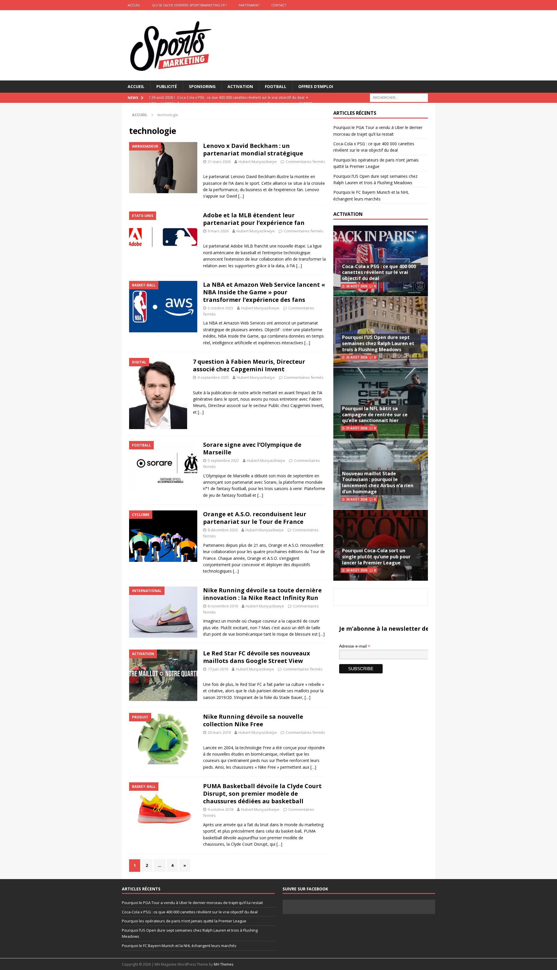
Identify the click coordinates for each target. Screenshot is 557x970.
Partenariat (249, 5)
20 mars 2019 (219, 732)
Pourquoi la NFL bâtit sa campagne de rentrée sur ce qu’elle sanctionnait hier (375, 414)
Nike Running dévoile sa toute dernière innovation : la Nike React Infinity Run (262, 594)
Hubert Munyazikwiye (257, 161)
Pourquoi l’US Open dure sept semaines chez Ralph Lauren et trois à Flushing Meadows (378, 343)
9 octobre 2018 (220, 809)
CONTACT (278, 5)
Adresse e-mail (354, 646)
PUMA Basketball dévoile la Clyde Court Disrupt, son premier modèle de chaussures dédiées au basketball (262, 793)
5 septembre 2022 (223, 460)
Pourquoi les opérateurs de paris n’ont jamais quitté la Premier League (184, 921)
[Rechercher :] (399, 97)
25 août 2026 (356, 357)
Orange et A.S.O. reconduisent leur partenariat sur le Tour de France (254, 518)
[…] (241, 196)
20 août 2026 (356, 499)
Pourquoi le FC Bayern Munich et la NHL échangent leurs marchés (179, 945)
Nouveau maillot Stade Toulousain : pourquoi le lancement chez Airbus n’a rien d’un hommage (377, 482)
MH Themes (223, 964)
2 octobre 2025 (220, 308)
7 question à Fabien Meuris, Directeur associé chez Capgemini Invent (249, 365)
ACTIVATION (348, 214)
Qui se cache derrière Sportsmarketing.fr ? (189, 5)
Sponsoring (202, 86)
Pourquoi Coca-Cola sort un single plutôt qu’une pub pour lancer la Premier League (376, 556)
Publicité (166, 86)
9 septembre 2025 (213, 377)
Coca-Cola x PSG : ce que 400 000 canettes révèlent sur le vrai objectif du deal (379, 272)
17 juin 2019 (218, 669)
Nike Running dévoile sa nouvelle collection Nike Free (253, 720)
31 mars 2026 (219, 161)
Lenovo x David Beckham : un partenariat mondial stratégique (253, 149)
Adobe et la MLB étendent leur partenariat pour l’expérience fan (254, 219)
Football (275, 86)
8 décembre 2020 (223, 529)
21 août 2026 (356, 428)
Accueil (136, 86)
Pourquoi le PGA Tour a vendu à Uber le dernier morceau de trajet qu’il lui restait (192, 902)
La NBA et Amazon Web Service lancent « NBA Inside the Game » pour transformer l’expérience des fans (264, 292)
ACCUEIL (134, 5)
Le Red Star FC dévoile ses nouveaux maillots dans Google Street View (256, 657)
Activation (240, 86)
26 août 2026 (356, 286)
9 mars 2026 (218, 231)
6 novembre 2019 (223, 606)
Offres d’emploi (315, 86)
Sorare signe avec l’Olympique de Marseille (252, 448)
